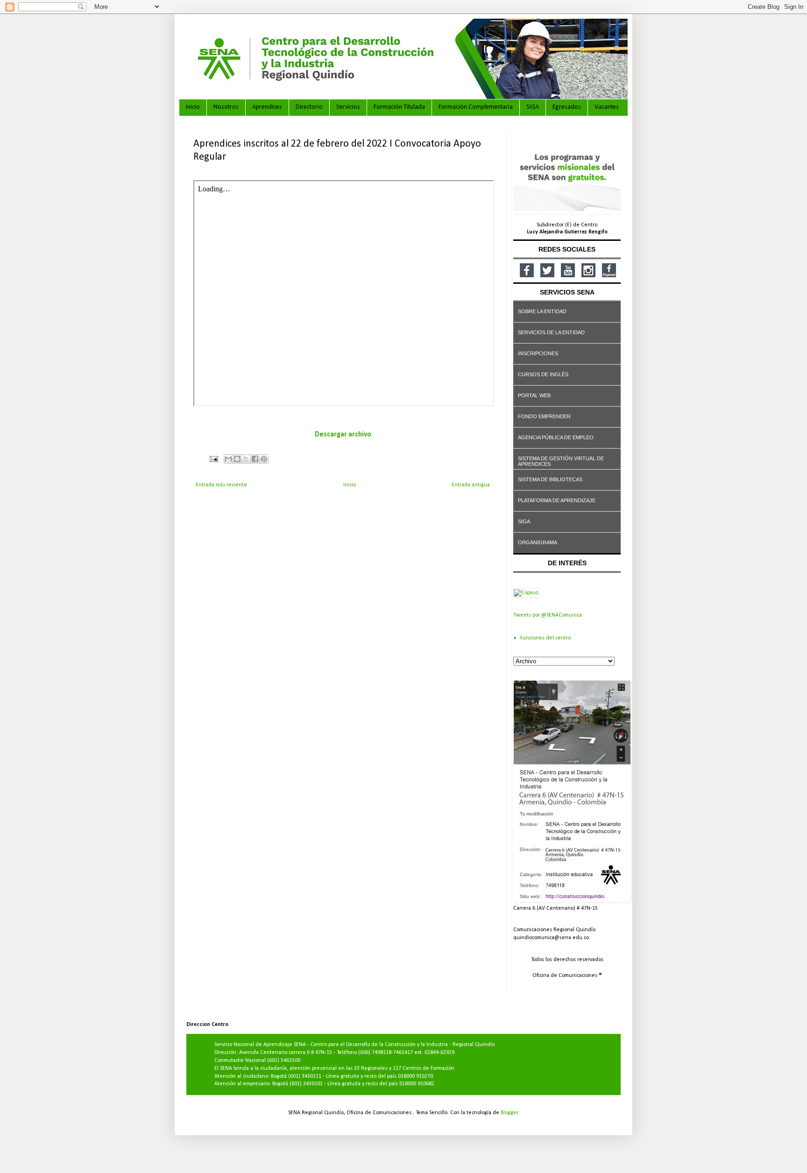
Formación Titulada (399, 107)
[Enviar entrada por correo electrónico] (213, 459)
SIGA (532, 107)
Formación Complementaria (476, 107)
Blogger (509, 1113)
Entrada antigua (471, 485)
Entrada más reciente (221, 485)
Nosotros (226, 107)
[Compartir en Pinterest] (264, 459)
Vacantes (607, 107)
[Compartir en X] (246, 459)
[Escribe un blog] (237, 459)
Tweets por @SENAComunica (547, 615)
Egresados (566, 107)
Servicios (348, 107)
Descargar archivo (343, 434)
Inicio (193, 107)
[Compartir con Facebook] (255, 459)
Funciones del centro (545, 638)
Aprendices (267, 107)
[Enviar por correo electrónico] (228, 459)
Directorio (309, 107)
